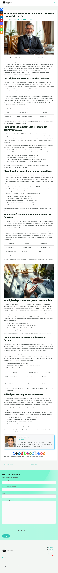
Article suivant (34, 464)
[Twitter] (5, 557)
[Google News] (38, 453)
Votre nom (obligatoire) (8, 480)
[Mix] (1, 26)
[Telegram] (33, 453)
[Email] (30, 453)
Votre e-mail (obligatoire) (9, 486)
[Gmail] (36, 453)
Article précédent (7, 464)
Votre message (6, 500)
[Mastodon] (1, 23)
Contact (50, 547)
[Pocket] (41, 453)
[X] (16, 453)
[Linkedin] (19, 453)
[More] (44, 453)
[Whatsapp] (25, 453)
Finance (6, 19)
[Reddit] (1, 15)
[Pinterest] (22, 453)
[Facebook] (14, 453)
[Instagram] (27, 453)
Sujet (3, 493)
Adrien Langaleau (23, 437)
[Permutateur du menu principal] (54, 2)
